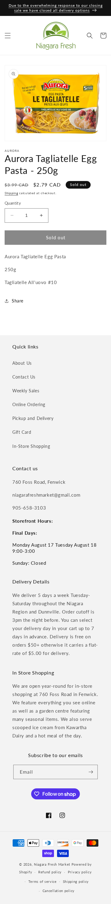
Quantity (13, 203)
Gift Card (21, 432)
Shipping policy (76, 881)
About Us (22, 363)
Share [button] (17, 300)
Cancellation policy (59, 891)
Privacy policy (80, 872)
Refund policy (50, 872)
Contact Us (23, 376)
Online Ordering (28, 404)
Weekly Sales (25, 390)
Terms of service (42, 881)
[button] (7, 35)
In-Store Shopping (31, 446)
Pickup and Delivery (32, 418)
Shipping (11, 193)
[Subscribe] (90, 772)
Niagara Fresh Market (52, 864)
